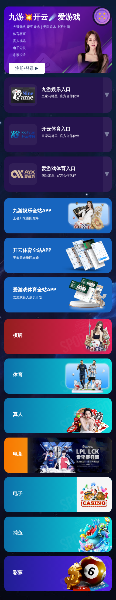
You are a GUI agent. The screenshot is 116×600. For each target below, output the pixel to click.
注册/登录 (26, 68)
